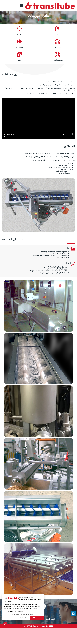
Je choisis (23, 618)
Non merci (9, 618)
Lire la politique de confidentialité (13, 611)
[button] (4, 624)
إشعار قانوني (50, 619)
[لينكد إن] (73, 613)
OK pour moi (37, 618)
